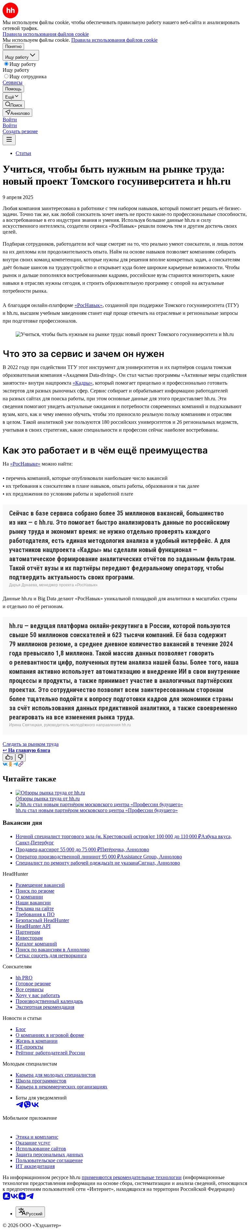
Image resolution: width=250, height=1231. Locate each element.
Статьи (23, 153)
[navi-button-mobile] (9, 139)
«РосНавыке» (25, 464)
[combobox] (30, 1212)
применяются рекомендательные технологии (132, 1177)
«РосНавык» (89, 305)
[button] (10, 119)
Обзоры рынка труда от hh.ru (48, 798)
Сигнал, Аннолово (159, 863)
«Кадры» (82, 383)
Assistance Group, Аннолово (151, 856)
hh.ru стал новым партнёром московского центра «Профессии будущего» (97, 810)
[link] (14, 104)
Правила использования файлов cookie (114, 40)
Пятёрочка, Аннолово (124, 849)
